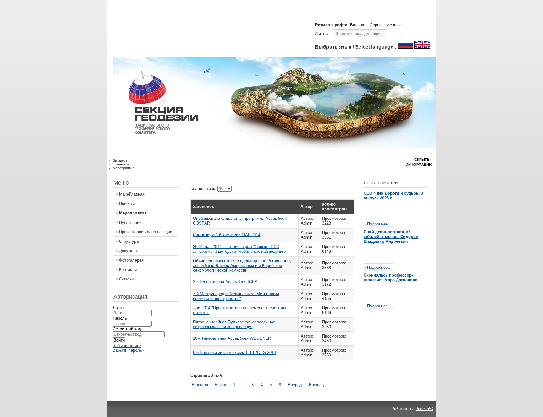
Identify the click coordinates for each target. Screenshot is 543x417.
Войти (119, 340)
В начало (200, 384)
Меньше (394, 25)
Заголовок (203, 206)
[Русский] (405, 47)
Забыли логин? (127, 345)
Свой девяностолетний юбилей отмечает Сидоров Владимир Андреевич (391, 237)
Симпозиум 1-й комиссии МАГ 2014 (226, 234)
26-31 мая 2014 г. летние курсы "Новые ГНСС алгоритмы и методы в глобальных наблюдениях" (240, 249)
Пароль (120, 318)
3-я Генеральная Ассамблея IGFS (225, 281)
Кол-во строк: (203, 188)
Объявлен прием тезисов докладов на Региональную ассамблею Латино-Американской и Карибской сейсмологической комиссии (244, 265)
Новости (127, 203)
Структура (129, 241)
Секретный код (127, 329)
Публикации (130, 222)
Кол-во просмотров (334, 206)
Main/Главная (132, 194)
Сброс (375, 25)
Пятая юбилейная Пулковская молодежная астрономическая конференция (234, 324)
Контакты (128, 269)
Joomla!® (424, 408)
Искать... (323, 33)
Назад (220, 384)
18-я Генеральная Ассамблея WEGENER (232, 338)
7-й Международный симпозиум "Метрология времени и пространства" (236, 296)
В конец (316, 384)
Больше (357, 25)
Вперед (295, 384)
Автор (306, 206)
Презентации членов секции (145, 232)
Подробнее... (379, 224)
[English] (422, 47)
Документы (129, 250)
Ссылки (126, 279)
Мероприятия (133, 213)
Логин (118, 307)
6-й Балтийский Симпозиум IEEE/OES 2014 (234, 352)
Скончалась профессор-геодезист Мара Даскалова (390, 277)
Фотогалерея (131, 260)
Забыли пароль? (128, 350)
